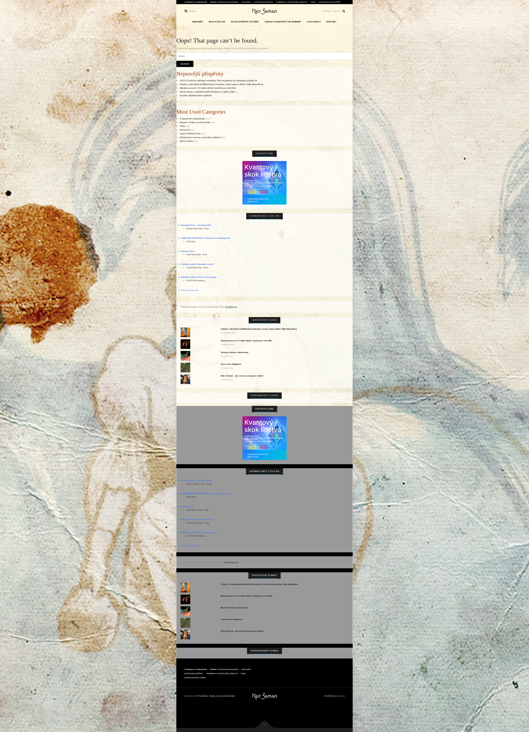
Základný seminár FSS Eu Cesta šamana (199, 277)
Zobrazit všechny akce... (190, 290)
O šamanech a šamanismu (195, 2)
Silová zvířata (186, 141)
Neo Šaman (264, 11)
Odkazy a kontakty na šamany (283, 22)
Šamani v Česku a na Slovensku (224, 2)
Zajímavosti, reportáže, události (292, 2)
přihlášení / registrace (331, 11)
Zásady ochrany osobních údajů (222, 696)
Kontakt (331, 22)
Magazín (197, 22)
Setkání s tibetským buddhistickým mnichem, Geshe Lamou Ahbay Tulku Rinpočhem (221, 84)
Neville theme (330, 696)
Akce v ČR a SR (217, 22)
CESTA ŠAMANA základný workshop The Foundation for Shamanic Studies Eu (218, 80)
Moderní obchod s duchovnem (234, 352)
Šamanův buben (188, 251)
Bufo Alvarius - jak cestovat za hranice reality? (242, 376)
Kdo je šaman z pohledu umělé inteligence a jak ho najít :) (208, 91)
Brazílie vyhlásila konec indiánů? (196, 95)
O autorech (314, 22)
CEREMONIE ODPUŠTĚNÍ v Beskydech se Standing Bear (205, 238)
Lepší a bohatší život (263, 2)
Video (313, 2)
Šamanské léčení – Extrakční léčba (196, 225)
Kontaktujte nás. (231, 307)
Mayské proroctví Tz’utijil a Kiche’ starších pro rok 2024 (208, 87)
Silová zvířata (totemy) (245, 22)
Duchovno (246, 2)
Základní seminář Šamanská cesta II (197, 264)
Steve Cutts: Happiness (231, 364)
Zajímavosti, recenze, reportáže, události (200, 137)
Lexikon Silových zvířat (330, 2)
